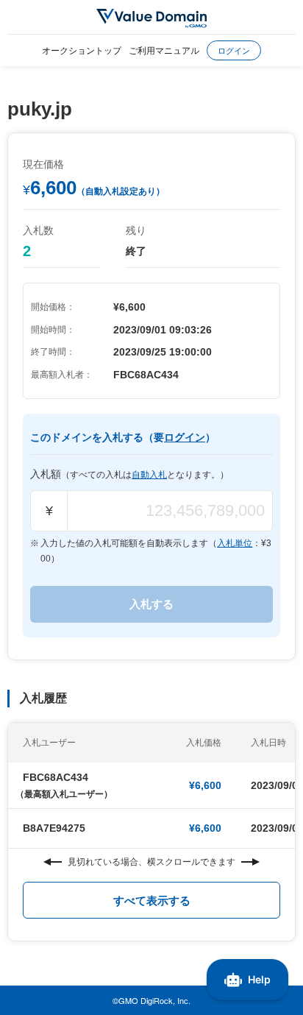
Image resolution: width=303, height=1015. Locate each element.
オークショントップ (81, 49)
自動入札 (149, 475)
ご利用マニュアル (164, 49)
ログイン (234, 50)
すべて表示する (151, 900)
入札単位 (234, 543)
